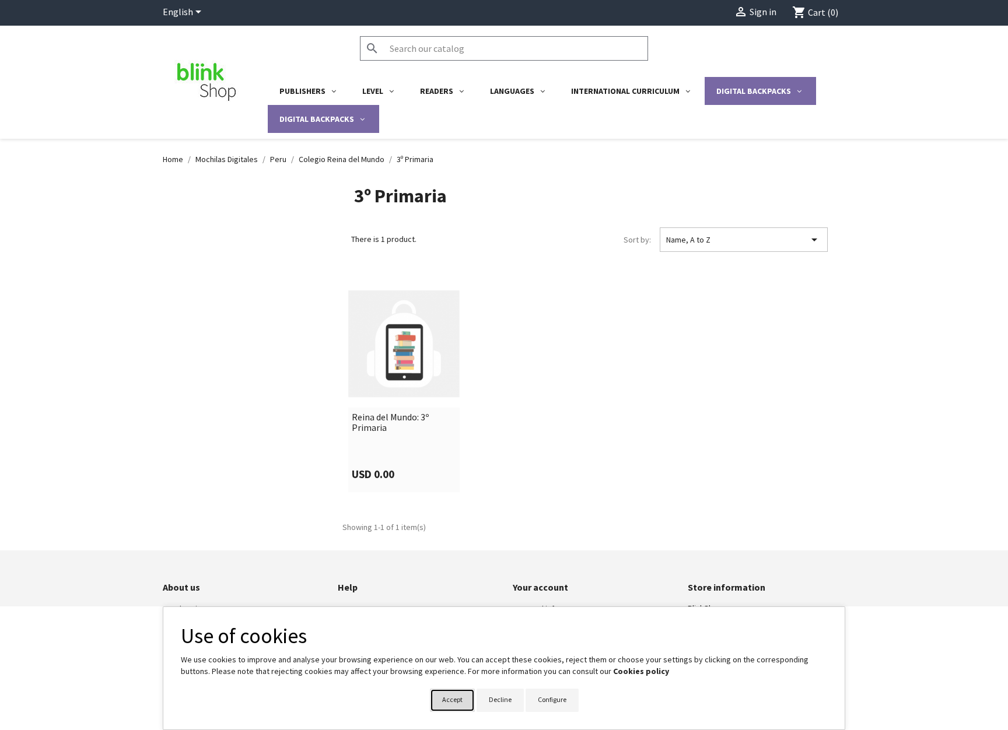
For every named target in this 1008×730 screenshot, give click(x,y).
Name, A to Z (743, 240)
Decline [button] (500, 699)
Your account (540, 587)
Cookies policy (641, 671)
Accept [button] (452, 699)
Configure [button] (552, 699)
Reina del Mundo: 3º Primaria (390, 422)
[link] (404, 386)
